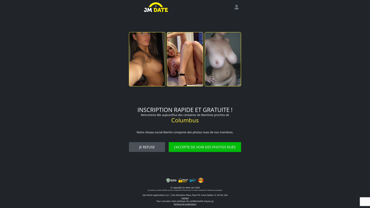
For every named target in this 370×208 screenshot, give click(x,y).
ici (212, 201)
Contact (185, 198)
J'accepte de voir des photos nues (205, 147)
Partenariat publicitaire (185, 204)
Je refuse (147, 147)
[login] (238, 7)
